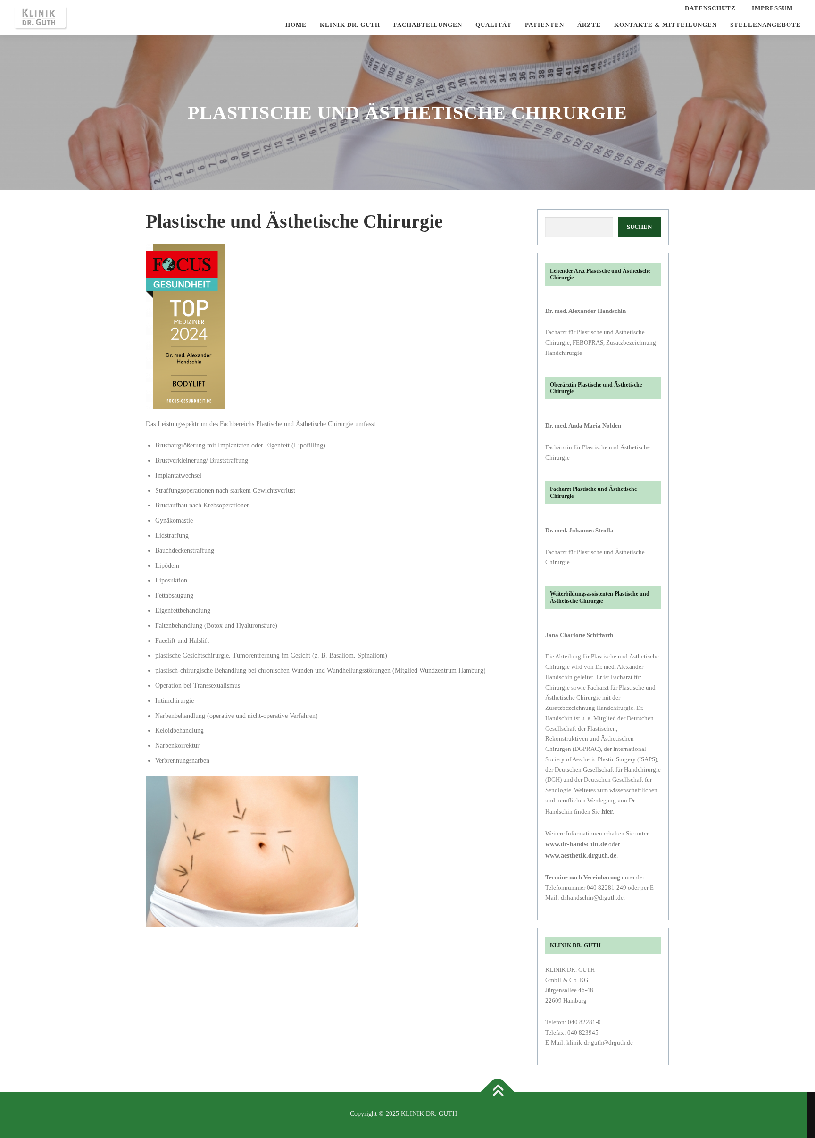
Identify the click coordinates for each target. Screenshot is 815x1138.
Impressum (772, 8)
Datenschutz (710, 8)
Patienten (544, 24)
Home (296, 24)
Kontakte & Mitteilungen (665, 24)
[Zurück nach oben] (498, 1092)
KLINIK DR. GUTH (350, 24)
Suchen (639, 227)
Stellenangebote (765, 24)
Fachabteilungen (427, 24)
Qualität (493, 24)
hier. (607, 811)
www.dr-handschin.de (576, 844)
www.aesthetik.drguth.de (580, 855)
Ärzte (589, 24)
